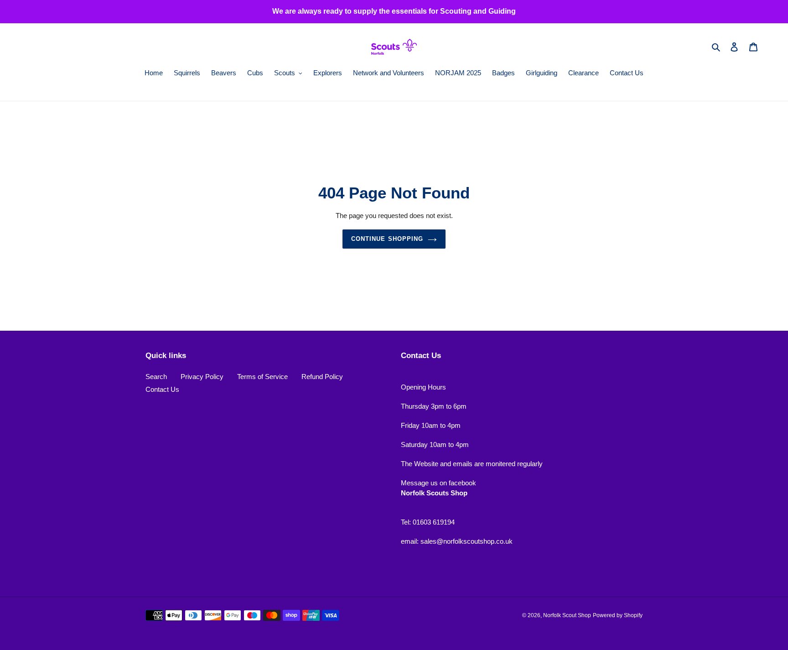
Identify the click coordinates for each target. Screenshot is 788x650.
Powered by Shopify (618, 615)
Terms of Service (262, 376)
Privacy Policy (202, 376)
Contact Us (162, 389)
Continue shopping (387, 238)
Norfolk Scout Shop (567, 615)
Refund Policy (322, 376)
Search (156, 376)
